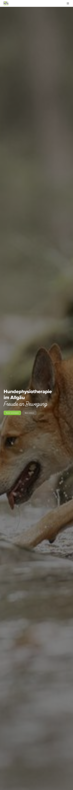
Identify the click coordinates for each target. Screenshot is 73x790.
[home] (6, 3)
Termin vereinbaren (12, 413)
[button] (67, 3)
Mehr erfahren (29, 413)
